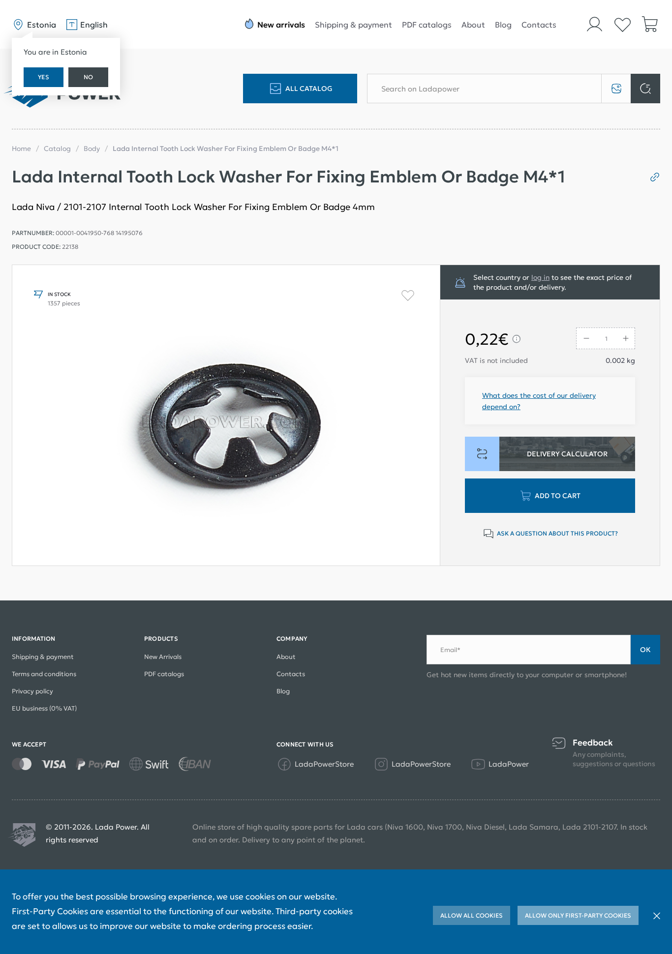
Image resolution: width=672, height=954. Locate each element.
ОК (645, 649)
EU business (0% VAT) (44, 708)
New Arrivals (163, 657)
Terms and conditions (44, 674)
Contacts (538, 25)
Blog (503, 25)
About (473, 25)
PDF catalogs (427, 25)
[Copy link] (651, 177)
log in (540, 277)
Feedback (593, 742)
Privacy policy (32, 691)
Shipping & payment (353, 25)
